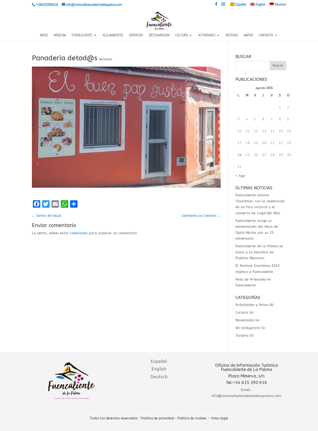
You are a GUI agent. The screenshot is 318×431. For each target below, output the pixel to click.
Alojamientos (113, 35)
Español (159, 361)
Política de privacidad (157, 418)
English (159, 369)
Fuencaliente (82, 35)
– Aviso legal (218, 418)
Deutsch (159, 376)
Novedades (244, 320)
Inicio (44, 35)
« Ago (240, 176)
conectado (79, 233)
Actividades (206, 35)
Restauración (159, 35)
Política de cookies (192, 418)
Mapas (248, 35)
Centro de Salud (46, 216)
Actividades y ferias (251, 305)
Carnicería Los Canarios (201, 216)
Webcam (60, 35)
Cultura (181, 35)
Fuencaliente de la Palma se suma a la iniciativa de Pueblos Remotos (259, 252)
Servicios (136, 35)
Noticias (232, 35)
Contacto (266, 35)
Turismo (241, 335)
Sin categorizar (247, 328)
